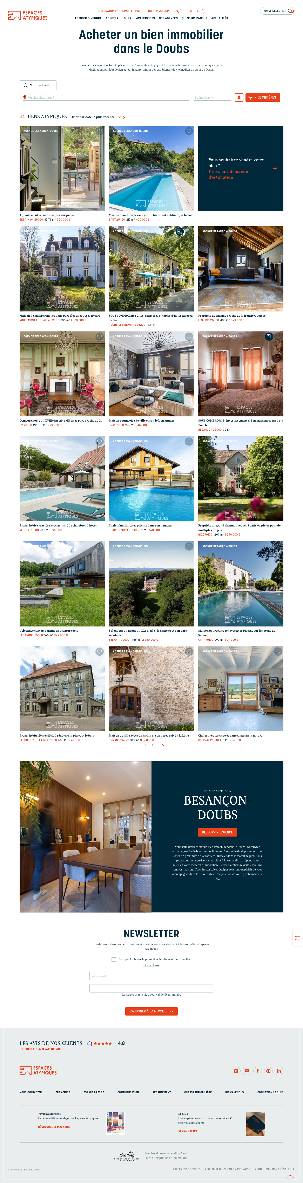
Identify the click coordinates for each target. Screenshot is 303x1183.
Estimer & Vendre (88, 18)
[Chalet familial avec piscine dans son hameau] (151, 478)
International (108, 11)
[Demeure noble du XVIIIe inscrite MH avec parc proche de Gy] (62, 373)
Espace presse (93, 1092)
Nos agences (168, 18)
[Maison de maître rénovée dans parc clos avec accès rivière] (62, 268)
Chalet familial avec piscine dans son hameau (140, 525)
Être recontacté (191, 11)
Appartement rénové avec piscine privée (47, 215)
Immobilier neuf (133, 11)
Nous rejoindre (159, 11)
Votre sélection (278, 11)
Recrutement (162, 1092)
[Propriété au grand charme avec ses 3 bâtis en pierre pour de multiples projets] (240, 478)
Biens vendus (234, 1092)
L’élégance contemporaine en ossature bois (49, 630)
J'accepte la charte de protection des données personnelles (155, 959)
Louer (126, 18)
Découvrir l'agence (217, 832)
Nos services (145, 18)
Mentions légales (278, 1169)
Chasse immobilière (198, 1092)
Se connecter (187, 1131)
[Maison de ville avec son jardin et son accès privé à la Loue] (151, 688)
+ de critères (265, 97)
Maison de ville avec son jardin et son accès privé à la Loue (149, 735)
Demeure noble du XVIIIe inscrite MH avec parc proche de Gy (61, 420)
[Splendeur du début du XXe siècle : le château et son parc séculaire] (151, 583)
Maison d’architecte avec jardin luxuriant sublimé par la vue (150, 215)
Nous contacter (31, 1092)
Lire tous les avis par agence (40, 1049)
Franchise (62, 1092)
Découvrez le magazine (54, 1127)
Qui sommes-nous (194, 18)
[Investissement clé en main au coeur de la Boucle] (240, 373)
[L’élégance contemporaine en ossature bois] (62, 583)
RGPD (258, 1169)
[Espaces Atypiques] (27, 19)
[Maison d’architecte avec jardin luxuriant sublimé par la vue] (151, 168)
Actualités (219, 18)
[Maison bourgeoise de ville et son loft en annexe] (151, 373)
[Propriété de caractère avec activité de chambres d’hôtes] (62, 478)
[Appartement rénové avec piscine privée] (62, 168)
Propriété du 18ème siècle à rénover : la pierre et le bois (57, 735)
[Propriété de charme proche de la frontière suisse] (240, 268)
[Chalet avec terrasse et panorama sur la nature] (240, 688)
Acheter (112, 18)
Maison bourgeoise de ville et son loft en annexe (141, 420)
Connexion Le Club (270, 1092)
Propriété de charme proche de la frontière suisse (231, 315)
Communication (128, 1092)
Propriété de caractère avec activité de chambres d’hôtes (58, 525)
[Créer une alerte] (239, 97)
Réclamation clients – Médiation (228, 1169)
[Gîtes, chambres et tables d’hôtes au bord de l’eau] (151, 268)
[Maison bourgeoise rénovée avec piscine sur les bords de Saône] (240, 583)
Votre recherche (40, 85)
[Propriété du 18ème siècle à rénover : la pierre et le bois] (62, 688)
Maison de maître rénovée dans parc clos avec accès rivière (60, 315)
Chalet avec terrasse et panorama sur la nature (230, 735)
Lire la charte (151, 965)
